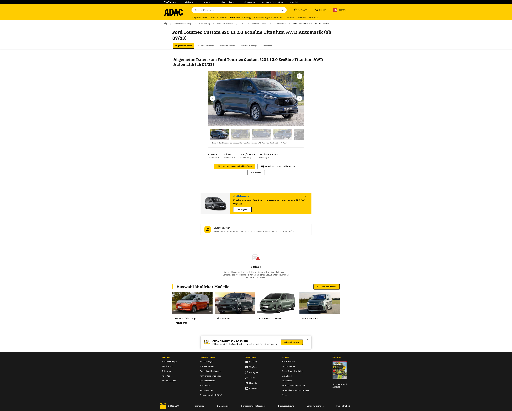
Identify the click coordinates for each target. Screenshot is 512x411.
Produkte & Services (207, 357)
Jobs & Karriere (288, 361)
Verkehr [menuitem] (302, 17)
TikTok (252, 378)
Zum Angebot (242, 209)
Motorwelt (337, 357)
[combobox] (239, 10)
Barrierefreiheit (343, 406)
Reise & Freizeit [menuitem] (219, 17)
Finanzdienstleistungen (210, 371)
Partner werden (288, 366)
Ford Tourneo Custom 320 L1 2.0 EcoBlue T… (312, 24)
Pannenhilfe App (169, 361)
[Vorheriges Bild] (212, 98)
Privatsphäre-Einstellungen (253, 406)
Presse (284, 395)
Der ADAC (285, 357)
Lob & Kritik (287, 376)
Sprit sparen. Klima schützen (272, 2)
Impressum (199, 406)
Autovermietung (207, 366)
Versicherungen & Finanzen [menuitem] (268, 17)
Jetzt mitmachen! (291, 342)
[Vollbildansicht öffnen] (299, 76)
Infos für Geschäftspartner (293, 385)
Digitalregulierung (286, 406)
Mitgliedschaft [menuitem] (199, 17)
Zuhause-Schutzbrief (228, 2)
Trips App (166, 376)
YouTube (253, 367)
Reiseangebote (206, 390)
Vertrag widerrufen (315, 406)
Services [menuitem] (289, 17)
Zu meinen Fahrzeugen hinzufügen (280, 166)
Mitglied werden (191, 2)
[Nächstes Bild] (299, 98)
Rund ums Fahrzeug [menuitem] (240, 17)
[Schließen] (307, 340)
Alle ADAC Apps (169, 381)
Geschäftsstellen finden (292, 371)
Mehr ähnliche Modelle (326, 287)
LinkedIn (253, 383)
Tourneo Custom (259, 24)
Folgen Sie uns (250, 357)
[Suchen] (283, 10)
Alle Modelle (256, 172)
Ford (243, 24)
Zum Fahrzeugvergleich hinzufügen (237, 166)
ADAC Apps (166, 357)
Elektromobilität (249, 2)
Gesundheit (294, 2)
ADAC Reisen (209, 2)
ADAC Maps (205, 385)
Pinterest (253, 388)
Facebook (253, 362)
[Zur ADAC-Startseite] (173, 12)
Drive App (166, 371)
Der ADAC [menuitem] (314, 17)
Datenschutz (223, 406)
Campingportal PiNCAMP (211, 395)
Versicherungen (206, 361)
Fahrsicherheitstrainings (210, 376)
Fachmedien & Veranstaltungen (295, 390)
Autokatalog (204, 24)
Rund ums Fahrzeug (182, 24)
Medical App (167, 366)
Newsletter (287, 381)
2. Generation (280, 24)
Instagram (253, 372)
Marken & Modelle (225, 24)
